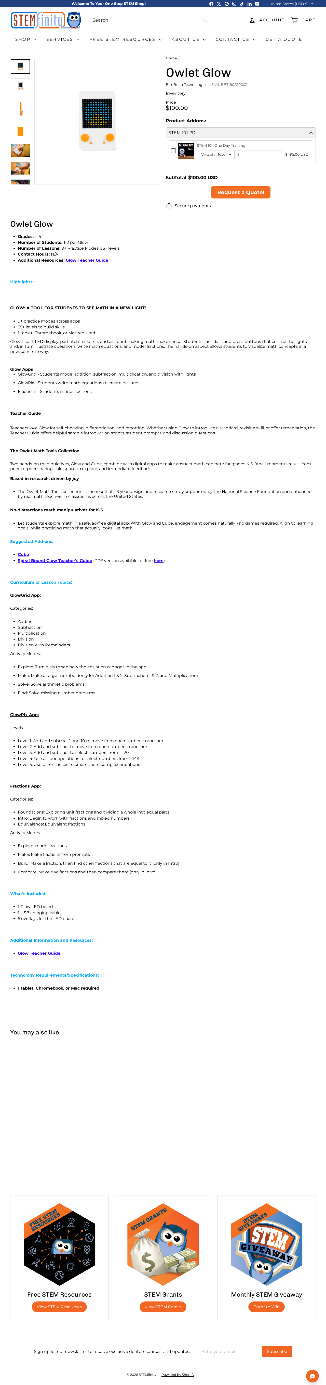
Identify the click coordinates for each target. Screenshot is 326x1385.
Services (60, 39)
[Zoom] (97, 121)
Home (171, 58)
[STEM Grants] (163, 1244)
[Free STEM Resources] (59, 1244)
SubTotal (176, 177)
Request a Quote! (240, 192)
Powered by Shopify (177, 1375)
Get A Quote (284, 39)
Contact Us (234, 39)
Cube (23, 554)
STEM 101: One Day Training (221, 145)
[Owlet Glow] (35, 1082)
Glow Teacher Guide (39, 953)
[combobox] (149, 20)
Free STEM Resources (123, 39)
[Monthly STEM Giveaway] (266, 1244)
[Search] (205, 20)
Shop (23, 39)
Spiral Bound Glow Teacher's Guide (55, 560)
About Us (187, 39)
